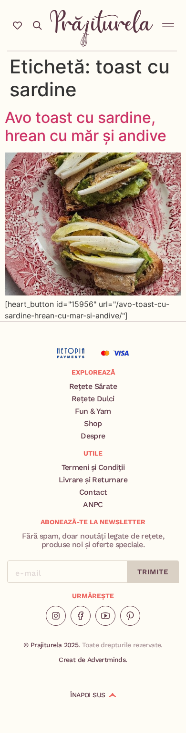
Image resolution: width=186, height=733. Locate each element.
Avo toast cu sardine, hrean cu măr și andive (85, 126)
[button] (168, 23)
